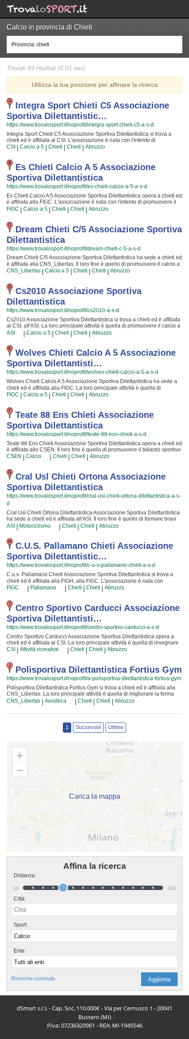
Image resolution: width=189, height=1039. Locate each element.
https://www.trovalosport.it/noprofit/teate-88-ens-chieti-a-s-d (76, 434)
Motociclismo (35, 526)
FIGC (13, 209)
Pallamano (43, 588)
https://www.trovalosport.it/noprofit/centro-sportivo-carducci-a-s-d (83, 627)
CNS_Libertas (23, 271)
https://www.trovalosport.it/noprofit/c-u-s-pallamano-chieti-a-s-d (81, 565)
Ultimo (116, 727)
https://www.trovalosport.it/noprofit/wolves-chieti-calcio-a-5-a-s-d (82, 372)
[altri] (19, 332)
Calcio (33, 456)
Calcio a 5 (32, 147)
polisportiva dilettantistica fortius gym (98, 669)
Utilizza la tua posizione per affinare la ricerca (95, 84)
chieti (55, 147)
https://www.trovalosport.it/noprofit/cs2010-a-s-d (63, 310)
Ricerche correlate (33, 979)
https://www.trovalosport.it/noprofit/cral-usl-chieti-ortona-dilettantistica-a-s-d (94, 499)
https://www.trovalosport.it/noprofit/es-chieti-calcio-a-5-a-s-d (77, 186)
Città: (20, 899)
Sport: (21, 925)
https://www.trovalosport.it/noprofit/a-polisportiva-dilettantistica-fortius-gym (94, 678)
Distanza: (21, 875)
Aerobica (55, 701)
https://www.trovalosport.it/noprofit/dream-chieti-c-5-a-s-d (74, 249)
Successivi (88, 727)
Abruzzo (95, 147)
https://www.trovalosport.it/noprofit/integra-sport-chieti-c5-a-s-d (80, 125)
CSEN (14, 456)
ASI (11, 333)
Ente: (20, 951)
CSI (11, 147)
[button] (159, 979)
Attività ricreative (39, 649)
